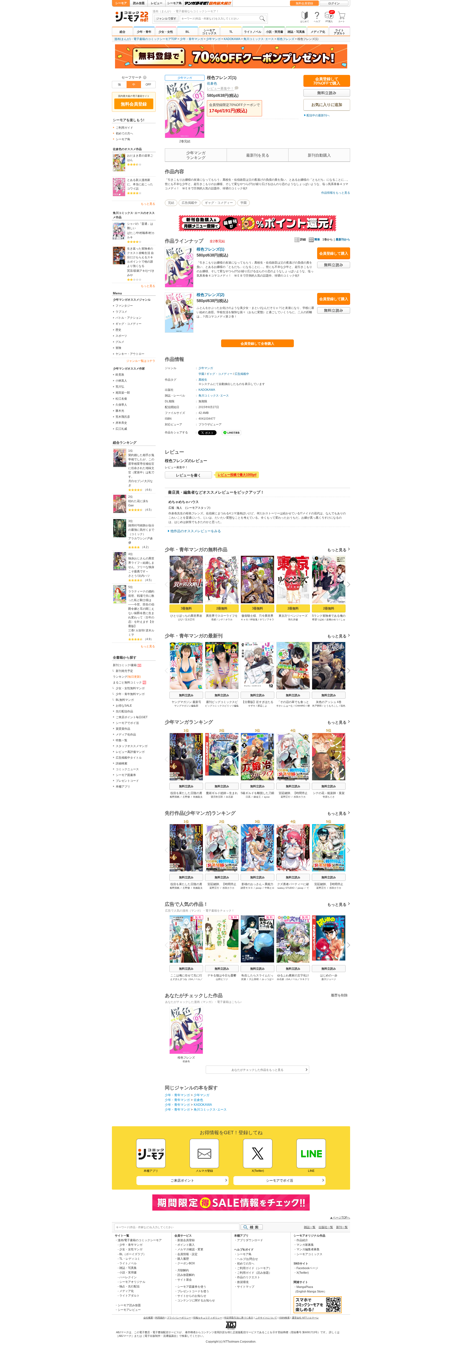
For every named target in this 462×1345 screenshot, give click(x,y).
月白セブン (135, 481)
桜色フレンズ (285, 39)
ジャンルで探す (166, 18)
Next (347, 585)
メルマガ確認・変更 (190, 1249)
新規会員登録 (186, 1240)
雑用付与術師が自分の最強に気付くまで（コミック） (141, 530)
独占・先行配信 (129, 1286)
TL (231, 31)
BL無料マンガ (125, 700)
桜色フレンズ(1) (210, 249)
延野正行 (285, 796)
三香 (131, 630)
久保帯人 (121, 404)
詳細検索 (121, 763)
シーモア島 (174, 3)
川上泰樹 (254, 979)
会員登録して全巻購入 (257, 343)
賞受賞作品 (123, 728)
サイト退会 (184, 1279)
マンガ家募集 (305, 1244)
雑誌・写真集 (296, 31)
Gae (131, 505)
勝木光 (120, 410)
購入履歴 (183, 1258)
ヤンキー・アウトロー (130, 354)
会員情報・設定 (187, 1254)
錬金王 (257, 796)
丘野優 (186, 796)
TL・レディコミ (129, 1258)
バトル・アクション (128, 317)
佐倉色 (212, 83)
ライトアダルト (339, 32)
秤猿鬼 (253, 619)
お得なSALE (124, 705)
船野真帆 (175, 796)
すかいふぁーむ (284, 705)
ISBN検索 (284, 1317)
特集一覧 (121, 740)
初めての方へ (124, 133)
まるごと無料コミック (127, 682)
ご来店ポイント (182, 1180)
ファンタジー (124, 305)
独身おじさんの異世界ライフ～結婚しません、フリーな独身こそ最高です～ (141, 565)
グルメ (120, 342)
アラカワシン (137, 538)
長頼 (213, 619)
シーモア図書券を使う (191, 1286)
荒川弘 (120, 386)
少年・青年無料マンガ (130, 694)
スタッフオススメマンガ (132, 746)
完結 (171, 203)
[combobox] (223, 18)
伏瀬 (243, 979)
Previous (168, 584)
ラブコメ (121, 311)
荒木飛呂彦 (123, 416)
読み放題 (139, 3)
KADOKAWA (232, 39)
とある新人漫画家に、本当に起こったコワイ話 (140, 184)
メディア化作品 (126, 734)
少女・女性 (166, 31)
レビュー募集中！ (220, 88)
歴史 (118, 329)
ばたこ (131, 233)
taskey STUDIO (286, 888)
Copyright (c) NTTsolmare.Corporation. (231, 1341)
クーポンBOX (186, 1263)
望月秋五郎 (217, 796)
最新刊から (343, 239)
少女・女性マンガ (130, 1249)
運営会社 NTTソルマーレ (305, 1317)
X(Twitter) (302, 1272)
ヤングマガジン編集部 (186, 705)
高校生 (203, 379)
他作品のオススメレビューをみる (195, 531)
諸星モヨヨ (247, 888)
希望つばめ (318, 619)
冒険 (118, 348)
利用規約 (160, 1317)
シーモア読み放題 (129, 1305)
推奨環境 (243, 1282)
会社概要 (148, 1317)
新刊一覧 (342, 1227)
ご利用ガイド (124, 127)
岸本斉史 (121, 422)
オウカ (228, 619)
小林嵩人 (121, 380)
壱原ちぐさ (329, 796)
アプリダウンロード (250, 1240)
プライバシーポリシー (179, 1317)
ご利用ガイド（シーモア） (254, 1268)
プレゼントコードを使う (193, 1291)
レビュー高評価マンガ (130, 752)
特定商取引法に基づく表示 (238, 1317)
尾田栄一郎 (123, 392)
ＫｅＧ (244, 619)
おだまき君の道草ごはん (140, 158)
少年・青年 (144, 31)
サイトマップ (245, 1286)
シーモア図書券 (126, 775)
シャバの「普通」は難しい (140, 226)
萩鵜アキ (139, 270)
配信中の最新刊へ (318, 115)
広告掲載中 (189, 203)
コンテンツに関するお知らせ (196, 1300)
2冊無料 (221, 608)
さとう (132, 575)
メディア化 (318, 31)
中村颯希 (142, 233)
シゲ (220, 619)
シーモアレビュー (129, 1310)
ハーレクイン (128, 1277)
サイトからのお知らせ (191, 1296)
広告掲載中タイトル (129, 757)
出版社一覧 (326, 1227)
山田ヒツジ (222, 979)
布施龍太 (198, 796)
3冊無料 (186, 608)
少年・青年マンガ (191, 39)
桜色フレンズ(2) (210, 295)
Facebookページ (307, 1268)
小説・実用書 (274, 31)
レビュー (156, 3)
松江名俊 (121, 398)
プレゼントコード (127, 780)
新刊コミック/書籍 (125, 665)
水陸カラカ (300, 796)
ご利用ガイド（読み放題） (254, 1272)
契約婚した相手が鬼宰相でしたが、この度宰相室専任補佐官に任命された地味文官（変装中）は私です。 (141, 465)
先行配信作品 (124, 711)
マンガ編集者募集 (308, 1249)
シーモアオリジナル (132, 1282)
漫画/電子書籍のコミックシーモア (140, 1240)
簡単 (317, 239)
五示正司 (190, 619)
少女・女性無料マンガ (130, 688)
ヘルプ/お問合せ (247, 1259)
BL (187, 31)
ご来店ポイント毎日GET (132, 717)
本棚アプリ (123, 786)
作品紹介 (302, 1240)
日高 (248, 796)
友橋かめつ (332, 619)
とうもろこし (331, 705)
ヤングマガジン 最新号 (186, 702)
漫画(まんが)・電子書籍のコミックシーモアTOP (145, 39)
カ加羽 (139, 630)
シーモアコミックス (209, 32)
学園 (243, 203)
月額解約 (183, 1270)
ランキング (127, 676)
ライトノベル (252, 31)
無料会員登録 (304, 3)
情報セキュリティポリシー (207, 1317)
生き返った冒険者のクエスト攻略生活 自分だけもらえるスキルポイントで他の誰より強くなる (140, 257)
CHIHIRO (300, 705)
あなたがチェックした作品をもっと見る (257, 1070)
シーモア (121, 3)
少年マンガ (213, 39)
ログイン (334, 3)
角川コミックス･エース (259, 39)
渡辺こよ (262, 705)
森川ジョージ (328, 979)
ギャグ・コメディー (128, 323)
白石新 (229, 796)
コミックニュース (127, 769)
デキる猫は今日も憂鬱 (221, 975)
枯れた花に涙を (138, 501)
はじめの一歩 (328, 975)
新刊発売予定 (124, 671)
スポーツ (121, 336)
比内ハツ (144, 575)
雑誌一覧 (309, 1227)
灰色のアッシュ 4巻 (328, 702)
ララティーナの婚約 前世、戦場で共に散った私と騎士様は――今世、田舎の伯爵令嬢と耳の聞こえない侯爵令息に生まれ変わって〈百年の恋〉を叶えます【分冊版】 (141, 609)
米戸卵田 (317, 705)
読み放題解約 (186, 1275)
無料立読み (186, 695)
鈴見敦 (120, 374)
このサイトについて (266, 1317)
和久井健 (293, 619)
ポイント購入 (186, 1244)
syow (267, 796)
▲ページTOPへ (340, 1217)
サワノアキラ (267, 619)
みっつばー (268, 979)
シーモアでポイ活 (127, 723)
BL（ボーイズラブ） (132, 1254)
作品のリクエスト (248, 1277)
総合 (122, 31)
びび (180, 619)
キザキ (251, 705)
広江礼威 (121, 429)
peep (259, 888)
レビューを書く (188, 475)
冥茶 (130, 270)
